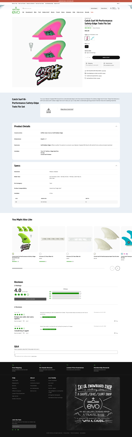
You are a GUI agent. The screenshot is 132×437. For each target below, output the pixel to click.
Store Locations (52, 380)
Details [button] (103, 73)
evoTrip (50, 385)
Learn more (34, 356)
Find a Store (104, 8)
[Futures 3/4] (80, 239)
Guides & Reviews (16, 398)
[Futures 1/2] (52, 239)
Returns (14, 385)
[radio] (87, 38)
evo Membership (34, 388)
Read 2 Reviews (96, 27)
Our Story (32, 380)
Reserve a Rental (31, 3)
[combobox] (40, 8)
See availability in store (109, 65)
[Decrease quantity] (86, 57)
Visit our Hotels (22, 3)
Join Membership (49, 3)
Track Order (15, 380)
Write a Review (30, 299)
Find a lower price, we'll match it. (74, 369)
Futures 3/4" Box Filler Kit (74, 256)
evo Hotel (50, 383)
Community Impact (35, 383)
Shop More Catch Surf (67, 109)
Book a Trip (14, 3)
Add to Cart (106, 57)
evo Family (52, 378)
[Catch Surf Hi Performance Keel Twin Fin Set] (107, 239)
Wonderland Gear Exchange (55, 397)
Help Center (15, 396)
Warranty (14, 388)
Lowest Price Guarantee (18, 393)
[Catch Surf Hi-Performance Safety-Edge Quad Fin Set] (25, 239)
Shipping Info (15, 383)
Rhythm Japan (52, 388)
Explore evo (57, 3)
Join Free (104, 70)
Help (13, 378)
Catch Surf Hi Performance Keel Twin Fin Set (106, 256)
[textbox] (66, 352)
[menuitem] (23, 12)
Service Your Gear (40, 3)
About (32, 378)
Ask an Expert (94, 8)
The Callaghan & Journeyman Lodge (55, 392)
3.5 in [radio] (87, 46)
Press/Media (33, 385)
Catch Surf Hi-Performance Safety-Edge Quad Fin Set (23, 257)
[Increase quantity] (89, 57)
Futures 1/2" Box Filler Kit (46, 256)
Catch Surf (88, 18)
